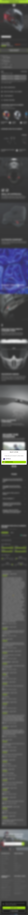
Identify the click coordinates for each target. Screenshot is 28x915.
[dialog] (14, 457)
